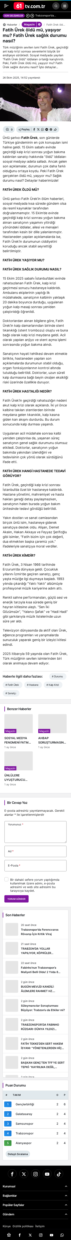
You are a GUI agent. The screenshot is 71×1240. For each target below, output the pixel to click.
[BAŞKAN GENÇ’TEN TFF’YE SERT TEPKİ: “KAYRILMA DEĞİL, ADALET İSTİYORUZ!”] (35, 1062)
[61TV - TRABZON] (29, 5)
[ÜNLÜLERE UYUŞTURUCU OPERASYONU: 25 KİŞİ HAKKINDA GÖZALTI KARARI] (18, 768)
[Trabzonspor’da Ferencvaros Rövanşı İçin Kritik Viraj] (35, 929)
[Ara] (56, 6)
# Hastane (32, 684)
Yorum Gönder (16, 899)
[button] (64, 6)
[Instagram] (35, 1173)
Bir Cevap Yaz (17, 803)
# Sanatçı (10, 693)
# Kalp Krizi (52, 684)
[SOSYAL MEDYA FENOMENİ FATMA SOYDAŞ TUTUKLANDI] (18, 731)
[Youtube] (47, 1173)
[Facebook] (12, 1173)
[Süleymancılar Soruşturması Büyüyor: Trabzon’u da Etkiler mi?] (35, 1005)
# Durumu (57, 676)
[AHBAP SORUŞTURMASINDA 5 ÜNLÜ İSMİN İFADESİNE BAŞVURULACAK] (52, 731)
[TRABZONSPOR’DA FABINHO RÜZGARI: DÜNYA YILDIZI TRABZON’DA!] (35, 1024)
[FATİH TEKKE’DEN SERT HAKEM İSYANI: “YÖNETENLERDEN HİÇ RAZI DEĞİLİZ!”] (35, 1043)
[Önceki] (28, 15)
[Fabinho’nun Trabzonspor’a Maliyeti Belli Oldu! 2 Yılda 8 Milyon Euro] (35, 967)
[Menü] (6, 6)
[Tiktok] (58, 1173)
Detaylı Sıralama (18, 1154)
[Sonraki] (32, 15)
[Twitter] (23, 1173)
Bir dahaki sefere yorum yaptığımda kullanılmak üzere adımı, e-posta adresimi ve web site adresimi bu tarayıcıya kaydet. (34, 885)
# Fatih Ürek (12, 684)
